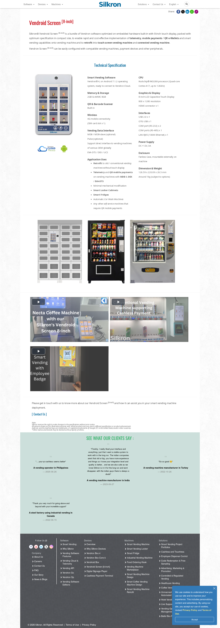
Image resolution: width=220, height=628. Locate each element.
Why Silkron (68, 548)
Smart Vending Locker (137, 548)
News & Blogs (40, 579)
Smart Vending (69, 544)
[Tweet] (183, 11)
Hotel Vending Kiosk (170, 599)
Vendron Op (68, 577)
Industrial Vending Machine (139, 557)
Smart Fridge (132, 553)
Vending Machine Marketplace (134, 568)
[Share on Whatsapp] (192, 11)
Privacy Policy (190, 610)
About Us (38, 556)
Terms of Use (72, 624)
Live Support (167, 604)
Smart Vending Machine (138, 544)
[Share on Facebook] (178, 11)
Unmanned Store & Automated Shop (170, 594)
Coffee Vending (168, 587)
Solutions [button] (142, 4)
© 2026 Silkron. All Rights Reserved (45, 624)
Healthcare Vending (170, 583)
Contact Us (39, 565)
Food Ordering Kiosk (136, 562)
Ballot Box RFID (168, 616)
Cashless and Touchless (172, 551)
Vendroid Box (92, 562)
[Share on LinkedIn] (187, 11)
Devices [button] (41, 4)
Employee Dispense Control (174, 556)
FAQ (36, 570)
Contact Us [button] (158, 4)
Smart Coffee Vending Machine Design (137, 583)
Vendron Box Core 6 (96, 557)
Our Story (38, 574)
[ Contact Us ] (39, 414)
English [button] (172, 4)
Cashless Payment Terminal (99, 575)
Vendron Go (68, 572)
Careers (38, 561)
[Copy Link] (196, 11)
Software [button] (27, 4)
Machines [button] (56, 4)
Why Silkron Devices (96, 548)
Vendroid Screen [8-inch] (98, 566)
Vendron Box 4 (93, 553)
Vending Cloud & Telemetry (70, 562)
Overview (90, 544)
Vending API (68, 568)
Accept (194, 619)
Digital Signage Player (96, 571)
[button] (38, 302)
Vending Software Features (70, 555)
